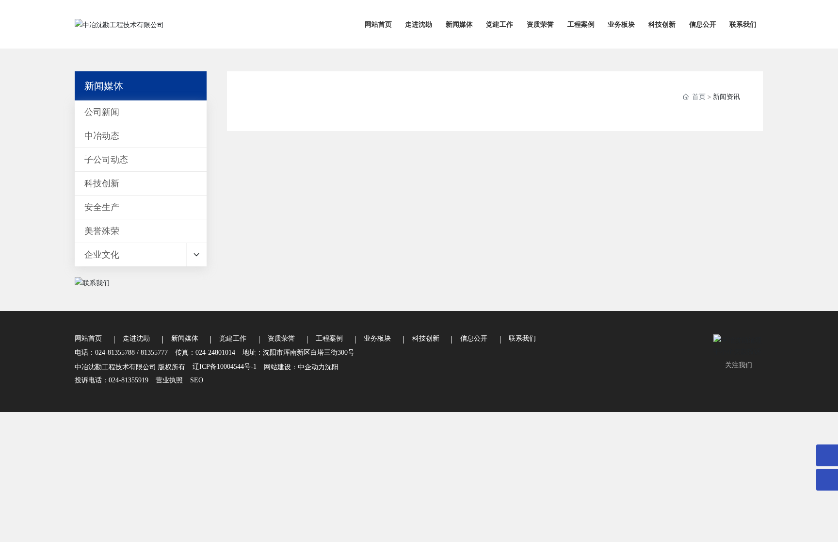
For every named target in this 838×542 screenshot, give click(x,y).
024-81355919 (128, 380)
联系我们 (522, 338)
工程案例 (329, 338)
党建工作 (232, 338)
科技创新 (425, 338)
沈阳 (331, 366)
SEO (196, 380)
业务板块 (377, 338)
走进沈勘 (136, 338)
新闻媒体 (184, 338)
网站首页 (88, 338)
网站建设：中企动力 (294, 366)
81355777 (154, 352)
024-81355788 (115, 352)
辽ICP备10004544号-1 (225, 366)
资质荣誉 (281, 338)
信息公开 (473, 338)
